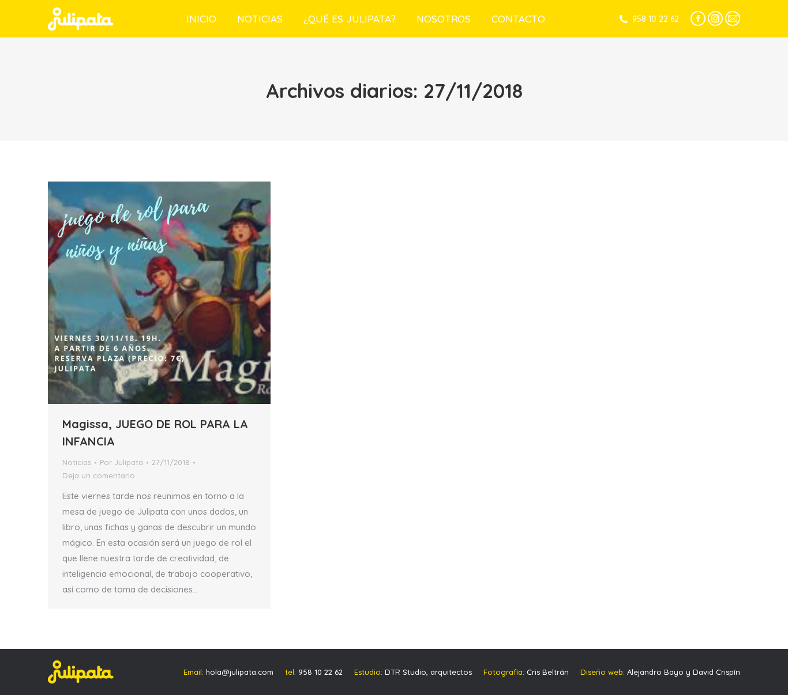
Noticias (76, 462)
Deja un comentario (98, 475)
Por (121, 462)
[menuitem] (201, 18)
